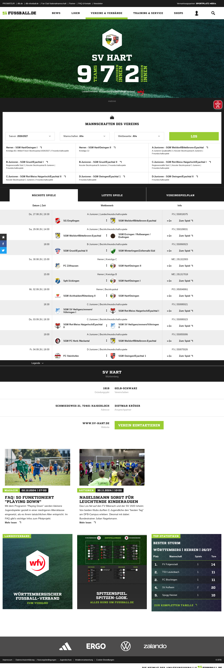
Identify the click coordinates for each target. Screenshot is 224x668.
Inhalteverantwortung (84, 660)
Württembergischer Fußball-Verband (117, 91)
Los (194, 136)
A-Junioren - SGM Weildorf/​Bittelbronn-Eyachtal (178, 147)
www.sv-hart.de (95, 423)
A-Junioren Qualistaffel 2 (162, 151)
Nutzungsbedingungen (46, 660)
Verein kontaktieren (139, 425)
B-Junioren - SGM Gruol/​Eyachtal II (98, 162)
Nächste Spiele (44, 195)
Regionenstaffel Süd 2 (15, 165)
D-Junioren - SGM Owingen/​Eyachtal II (173, 176)
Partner (72, 3)
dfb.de (20, 3)
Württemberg (112, 376)
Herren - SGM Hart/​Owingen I (22, 147)
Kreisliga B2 (11, 151)
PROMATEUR (9, 3)
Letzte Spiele (112, 195)
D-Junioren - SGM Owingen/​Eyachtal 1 (100, 176)
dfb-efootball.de (32, 3)
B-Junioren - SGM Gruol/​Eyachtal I (25, 162)
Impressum (7, 660)
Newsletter (98, 3)
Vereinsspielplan (180, 195)
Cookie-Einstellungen (105, 660)
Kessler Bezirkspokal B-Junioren (40, 165)
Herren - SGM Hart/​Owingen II (95, 147)
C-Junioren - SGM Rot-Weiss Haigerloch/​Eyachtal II (34, 176)
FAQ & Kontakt (84, 3)
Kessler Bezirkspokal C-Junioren (186, 165)
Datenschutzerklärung (25, 660)
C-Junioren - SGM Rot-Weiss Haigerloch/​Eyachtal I (179, 162)
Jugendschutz (66, 660)
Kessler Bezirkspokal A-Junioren (188, 151)
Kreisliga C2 (84, 151)
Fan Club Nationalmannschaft (53, 3)
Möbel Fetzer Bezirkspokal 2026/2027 (34, 151)
